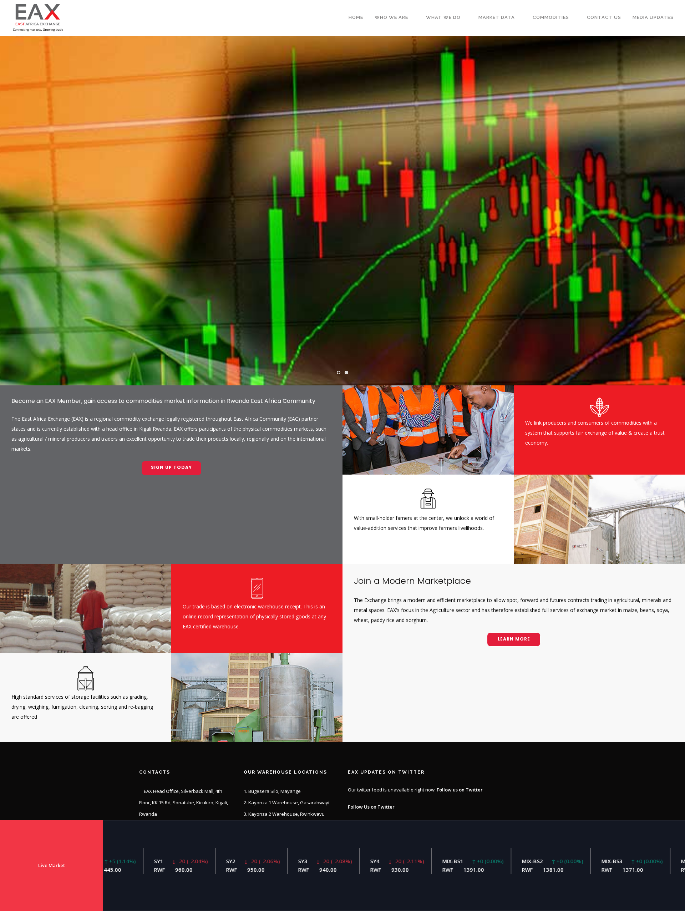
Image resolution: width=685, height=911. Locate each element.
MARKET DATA (496, 17)
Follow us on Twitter (460, 789)
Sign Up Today (171, 467)
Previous (10, 210)
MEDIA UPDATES (653, 17)
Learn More (514, 639)
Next (675, 210)
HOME (356, 17)
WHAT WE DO (443, 17)
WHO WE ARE (391, 17)
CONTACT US (604, 17)
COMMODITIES (551, 17)
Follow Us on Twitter (371, 807)
